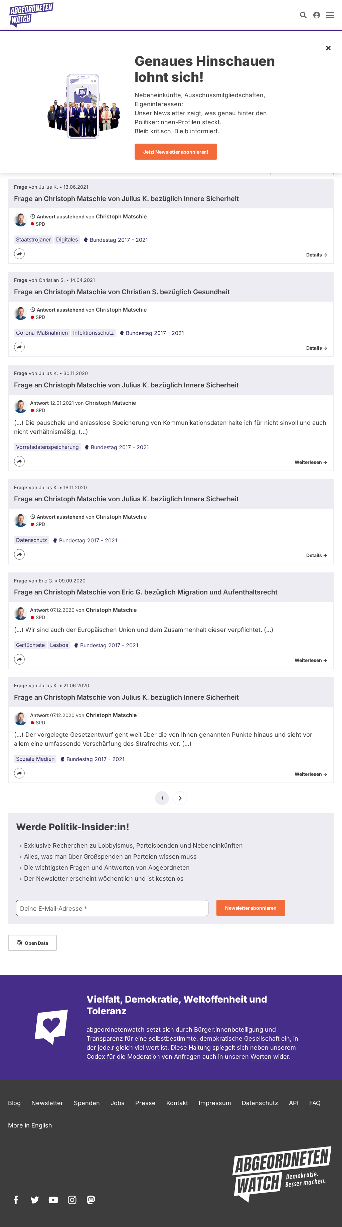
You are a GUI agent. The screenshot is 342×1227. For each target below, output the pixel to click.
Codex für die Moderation (123, 1056)
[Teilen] (19, 253)
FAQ (315, 1102)
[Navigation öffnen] (330, 15)
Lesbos (59, 645)
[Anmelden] (317, 15)
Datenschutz (31, 540)
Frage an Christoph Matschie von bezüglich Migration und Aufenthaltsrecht (146, 592)
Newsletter (47, 1102)
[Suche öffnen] (303, 15)
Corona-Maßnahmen (42, 332)
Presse (145, 1102)
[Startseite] (31, 15)
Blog (14, 1102)
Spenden (87, 1102)
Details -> (316, 254)
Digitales (67, 239)
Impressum (215, 1102)
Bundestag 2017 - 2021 (119, 239)
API (294, 1102)
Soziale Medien (35, 758)
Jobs (118, 1102)
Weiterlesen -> (311, 462)
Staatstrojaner (33, 239)
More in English (30, 1125)
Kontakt (177, 1102)
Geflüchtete (30, 645)
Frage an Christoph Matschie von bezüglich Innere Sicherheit (126, 199)
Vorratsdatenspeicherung (47, 447)
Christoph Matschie (121, 216)
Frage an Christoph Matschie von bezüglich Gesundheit (122, 292)
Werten (261, 1056)
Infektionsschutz (93, 332)
